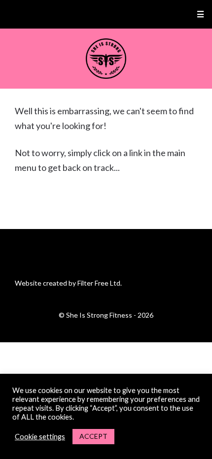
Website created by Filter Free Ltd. (68, 283)
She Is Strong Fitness (106, 58)
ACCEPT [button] (93, 436)
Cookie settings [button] (40, 436)
